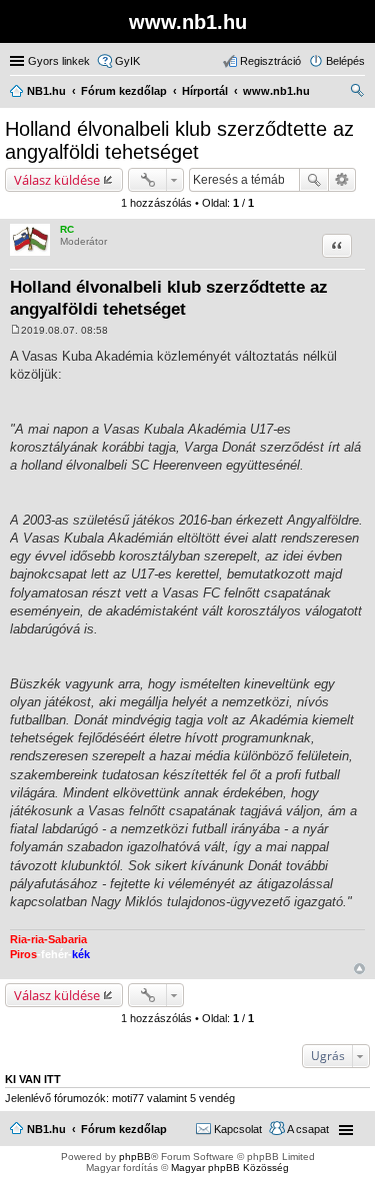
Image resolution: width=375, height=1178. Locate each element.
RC (67, 229)
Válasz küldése (57, 180)
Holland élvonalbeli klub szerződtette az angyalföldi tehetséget (179, 140)
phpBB (135, 1156)
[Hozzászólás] (15, 330)
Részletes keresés (342, 180)
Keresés (314, 180)
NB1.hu (46, 1129)
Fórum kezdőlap (124, 1129)
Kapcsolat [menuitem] (238, 1129)
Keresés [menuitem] (357, 93)
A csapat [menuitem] (308, 1129)
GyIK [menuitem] (127, 61)
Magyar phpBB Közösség (230, 1167)
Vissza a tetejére (359, 968)
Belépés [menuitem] (345, 61)
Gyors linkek (59, 61)
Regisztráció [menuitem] (270, 61)
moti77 (128, 1098)
